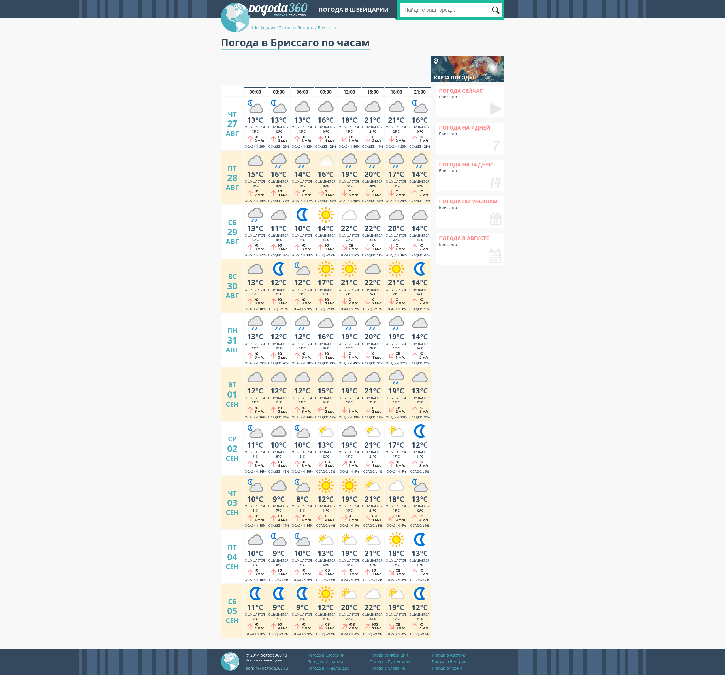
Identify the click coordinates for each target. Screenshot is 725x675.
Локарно (305, 27)
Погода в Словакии (388, 668)
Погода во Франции (389, 655)
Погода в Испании (325, 661)
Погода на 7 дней (464, 127)
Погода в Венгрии (449, 661)
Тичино (286, 27)
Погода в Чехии (447, 668)
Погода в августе (464, 238)
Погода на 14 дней (466, 164)
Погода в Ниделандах (328, 668)
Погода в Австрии (449, 655)
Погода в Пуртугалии (390, 661)
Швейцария (263, 27)
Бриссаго (327, 27)
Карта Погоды (454, 77)
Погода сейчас (461, 90)
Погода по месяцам (468, 201)
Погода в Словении (326, 655)
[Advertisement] (324, 69)
